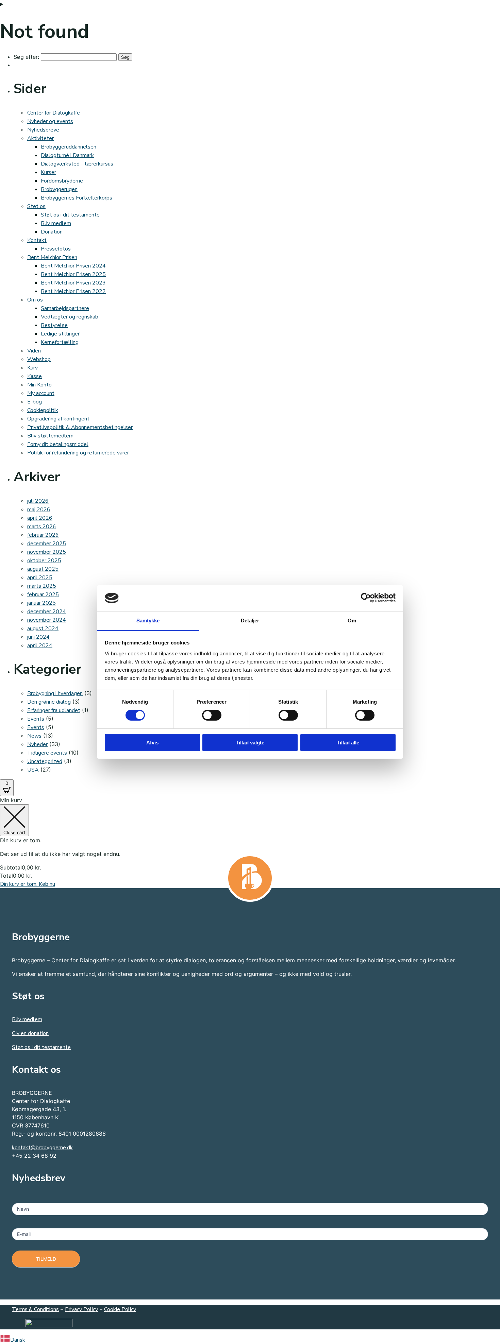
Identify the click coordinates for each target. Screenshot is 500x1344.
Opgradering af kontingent (58, 419)
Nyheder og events (50, 121)
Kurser (48, 172)
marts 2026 (41, 526)
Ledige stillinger (60, 334)
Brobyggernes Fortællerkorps (76, 198)
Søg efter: (26, 56)
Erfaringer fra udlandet (53, 710)
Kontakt (37, 240)
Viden (34, 351)
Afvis (152, 742)
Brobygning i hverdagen (55, 693)
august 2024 (43, 628)
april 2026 (39, 518)
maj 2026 (38, 509)
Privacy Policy (81, 1309)
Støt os (36, 206)
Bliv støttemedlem (50, 436)
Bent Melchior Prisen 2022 (73, 291)
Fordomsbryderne (62, 181)
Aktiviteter (40, 138)
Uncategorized (44, 761)
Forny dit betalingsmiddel (57, 444)
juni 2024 (38, 637)
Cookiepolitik (42, 410)
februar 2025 (43, 594)
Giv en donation (30, 1033)
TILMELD (46, 1259)
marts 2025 (41, 586)
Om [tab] (352, 620)
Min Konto (39, 385)
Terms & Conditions (35, 1309)
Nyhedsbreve (43, 130)
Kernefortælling (60, 342)
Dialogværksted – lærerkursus (77, 164)
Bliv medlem (56, 223)
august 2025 (43, 569)
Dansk (17, 1340)
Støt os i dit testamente (70, 215)
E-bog (34, 402)
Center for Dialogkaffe (53, 113)
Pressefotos (56, 249)
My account (40, 393)
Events (35, 719)
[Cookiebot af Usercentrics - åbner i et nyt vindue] (366, 598)
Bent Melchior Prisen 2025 (73, 274)
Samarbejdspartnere (65, 308)
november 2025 (46, 552)
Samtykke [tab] (148, 620)
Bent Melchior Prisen (52, 257)
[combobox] (250, 1339)
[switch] (211, 715)
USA (33, 770)
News (34, 736)
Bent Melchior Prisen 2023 (73, 283)
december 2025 (46, 543)
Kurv (32, 368)
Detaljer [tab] (250, 620)
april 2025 (39, 577)
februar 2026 (43, 535)
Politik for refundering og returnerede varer (78, 452)
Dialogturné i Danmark (67, 155)
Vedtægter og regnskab (69, 317)
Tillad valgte (250, 742)
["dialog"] (250, 842)
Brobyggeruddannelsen (68, 147)
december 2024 (46, 611)
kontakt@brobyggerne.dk (42, 1147)
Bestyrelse (54, 325)
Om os (35, 300)
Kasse (34, 376)
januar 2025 (41, 603)
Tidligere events (47, 753)
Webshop (39, 359)
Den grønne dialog (49, 702)
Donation (52, 232)
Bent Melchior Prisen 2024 (73, 266)
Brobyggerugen (59, 189)
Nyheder (37, 744)
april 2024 (39, 645)
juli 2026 (38, 501)
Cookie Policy (120, 1309)
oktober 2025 (44, 560)
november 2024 (46, 620)
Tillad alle (348, 742)
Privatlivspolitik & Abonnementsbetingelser (80, 427)
